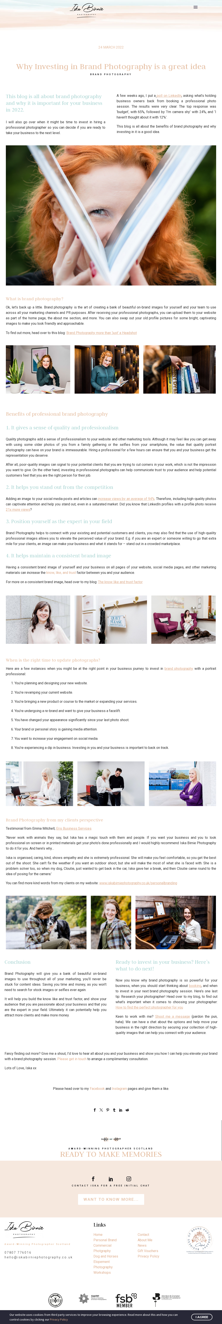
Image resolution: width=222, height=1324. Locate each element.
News (142, 1245)
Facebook (98, 1089)
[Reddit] (127, 1110)
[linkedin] (111, 1178)
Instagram (120, 1089)
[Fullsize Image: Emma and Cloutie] (46, 922)
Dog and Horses (105, 1256)
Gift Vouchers (148, 1251)
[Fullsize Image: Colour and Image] (39, 783)
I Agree (202, 1317)
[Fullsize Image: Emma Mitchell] (175, 922)
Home (98, 1235)
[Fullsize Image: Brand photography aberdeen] (38, 369)
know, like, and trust (61, 573)
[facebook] (93, 1178)
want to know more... (111, 1199)
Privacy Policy (148, 1256)
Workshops (102, 1272)
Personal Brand (105, 1240)
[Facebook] (94, 1110)
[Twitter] (101, 1110)
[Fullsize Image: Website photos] (107, 369)
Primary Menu (195, 7)
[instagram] (128, 1178)
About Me (145, 1240)
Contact (143, 1235)
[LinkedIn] (120, 1110)
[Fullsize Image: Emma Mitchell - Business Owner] (111, 922)
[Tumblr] (114, 1110)
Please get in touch (72, 1059)
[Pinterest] (107, 1110)
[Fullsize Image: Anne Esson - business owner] (182, 783)
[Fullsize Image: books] (179, 369)
